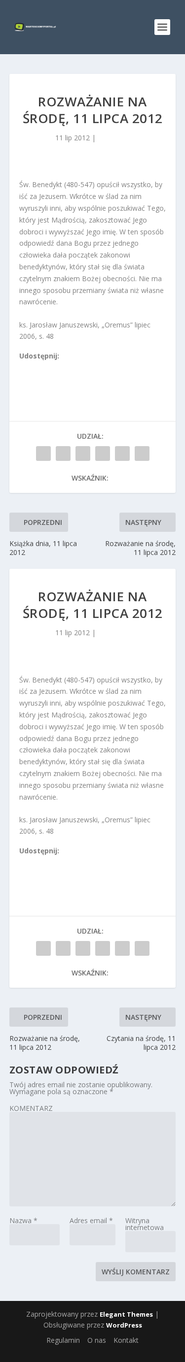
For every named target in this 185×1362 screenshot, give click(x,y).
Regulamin (63, 1340)
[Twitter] (45, 367)
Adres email (91, 1220)
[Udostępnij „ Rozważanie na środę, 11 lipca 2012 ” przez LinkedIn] (102, 453)
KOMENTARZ (31, 1108)
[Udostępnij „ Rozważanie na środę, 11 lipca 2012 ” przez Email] (122, 453)
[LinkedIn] (67, 367)
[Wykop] (34, 367)
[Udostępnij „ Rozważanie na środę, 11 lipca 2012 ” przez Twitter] (63, 453)
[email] (78, 367)
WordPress (124, 1325)
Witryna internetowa (144, 1224)
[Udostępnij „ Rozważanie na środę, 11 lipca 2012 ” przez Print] (142, 453)
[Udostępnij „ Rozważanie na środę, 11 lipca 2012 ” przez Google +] (83, 453)
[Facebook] (24, 367)
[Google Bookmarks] (56, 367)
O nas (96, 1340)
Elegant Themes (126, 1314)
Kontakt (126, 1340)
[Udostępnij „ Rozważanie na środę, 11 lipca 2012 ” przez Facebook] (43, 453)
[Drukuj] (89, 367)
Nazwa (23, 1220)
